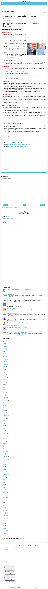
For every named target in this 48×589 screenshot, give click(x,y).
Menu (3, 3)
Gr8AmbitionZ (15, 587)
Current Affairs (10, 575)
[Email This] (4, 169)
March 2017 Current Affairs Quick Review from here (18, 146)
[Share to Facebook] (7, 169)
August (4, 340)
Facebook (4, 218)
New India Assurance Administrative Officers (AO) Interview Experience (19, 289)
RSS (12, 218)
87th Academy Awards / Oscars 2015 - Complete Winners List (17, 322)
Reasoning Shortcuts (9, 571)
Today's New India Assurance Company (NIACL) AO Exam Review (18, 317)
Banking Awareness (10, 581)
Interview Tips (9, 567)
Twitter (7, 218)
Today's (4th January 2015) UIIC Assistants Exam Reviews (17, 327)
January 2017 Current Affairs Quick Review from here (19, 142)
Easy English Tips (9, 573)
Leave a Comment (7, 20)
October (4, 349)
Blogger (6, 549)
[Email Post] (3, 168)
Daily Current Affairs (19, 19)
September (5, 346)
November (5, 348)
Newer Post (5, 204)
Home (24, 204)
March (4, 344)
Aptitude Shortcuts (9, 569)
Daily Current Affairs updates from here (14, 136)
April (4, 343)
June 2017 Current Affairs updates (30, 19)
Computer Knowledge (9, 577)
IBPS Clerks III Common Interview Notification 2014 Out (16, 303)
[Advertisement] (14, 8)
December (5, 359)
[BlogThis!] (5, 169)
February (4, 356)
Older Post (43, 204)
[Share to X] (6, 169)
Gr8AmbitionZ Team (34, 587)
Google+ (9, 218)
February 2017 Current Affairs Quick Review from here (19, 144)
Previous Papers (9, 566)
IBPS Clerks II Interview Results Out (9, 294)
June (4, 369)
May (4, 341)
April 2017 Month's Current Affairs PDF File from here (19, 141)
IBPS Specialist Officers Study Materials (9, 579)
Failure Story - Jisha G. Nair (11, 313)
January (4, 358)
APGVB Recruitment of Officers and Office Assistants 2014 (17, 332)
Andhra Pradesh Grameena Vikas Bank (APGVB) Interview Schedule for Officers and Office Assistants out (25, 299)
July (3, 351)
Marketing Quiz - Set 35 (11, 308)
